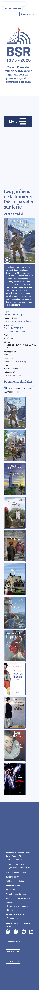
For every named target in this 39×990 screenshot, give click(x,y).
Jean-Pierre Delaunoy (13, 314)
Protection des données (16, 894)
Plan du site (12, 951)
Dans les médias (13, 885)
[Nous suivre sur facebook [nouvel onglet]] (16, 931)
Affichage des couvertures (19, 388)
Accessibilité (12, 942)
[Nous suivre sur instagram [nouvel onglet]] (8, 931)
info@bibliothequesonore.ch (18, 867)
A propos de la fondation (16, 872)
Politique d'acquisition (15, 881)
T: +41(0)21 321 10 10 (15, 864)
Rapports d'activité (14, 877)
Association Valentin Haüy (15, 361)
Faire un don (12, 961)
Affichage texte (12, 392)
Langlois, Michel (13, 213)
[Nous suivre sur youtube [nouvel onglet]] (24, 931)
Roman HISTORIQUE (13, 328)
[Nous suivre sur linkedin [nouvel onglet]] (31, 931)
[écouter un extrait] (7, 260)
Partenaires (10, 889)
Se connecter (27, 14)
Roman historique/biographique (17, 321)
